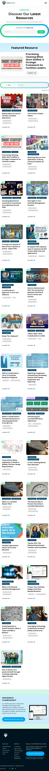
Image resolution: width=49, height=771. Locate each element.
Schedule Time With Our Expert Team (13, 719)
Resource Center (5, 750)
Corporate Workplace (18, 750)
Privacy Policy (3, 768)
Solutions (4, 748)
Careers (4, 754)
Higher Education (17, 748)
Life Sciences (17, 752)
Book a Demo (5, 752)
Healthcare (16, 754)
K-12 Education (17, 746)
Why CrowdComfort (6, 746)
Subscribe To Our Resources (35, 753)
